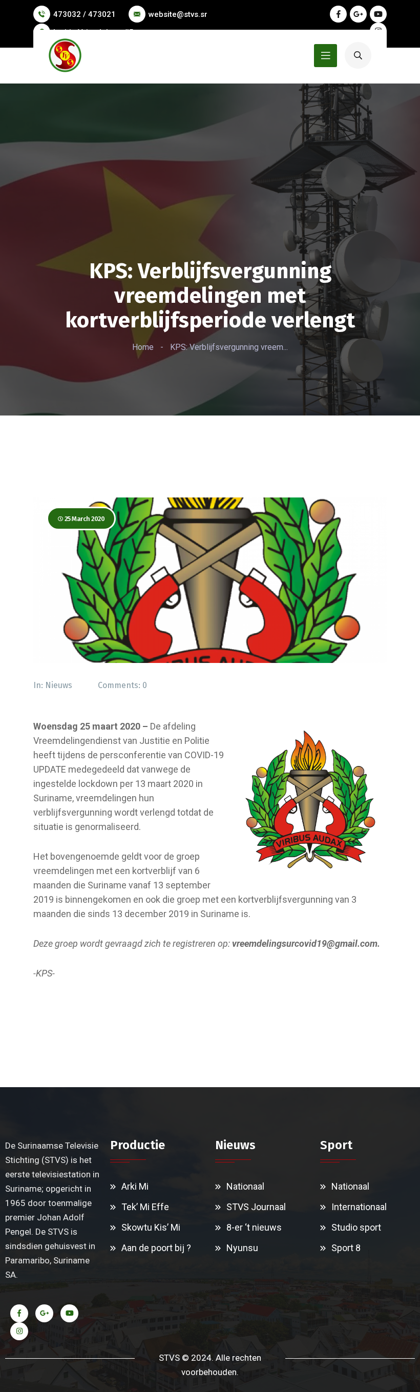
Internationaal (359, 1206)
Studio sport (356, 1227)
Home (143, 347)
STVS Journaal (256, 1206)
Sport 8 (346, 1247)
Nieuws (58, 685)
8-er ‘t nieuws (254, 1227)
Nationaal (245, 1186)
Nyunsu (242, 1247)
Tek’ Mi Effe (145, 1206)
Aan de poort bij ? (156, 1247)
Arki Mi (135, 1186)
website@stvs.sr (178, 14)
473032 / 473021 (84, 14)
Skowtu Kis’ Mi (150, 1227)
